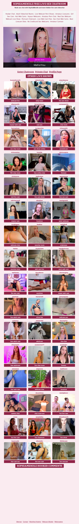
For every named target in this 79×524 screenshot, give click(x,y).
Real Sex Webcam (64, 16)
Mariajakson (63, 393)
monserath (39, 297)
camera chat (15, 413)
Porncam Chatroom (29, 19)
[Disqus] (39, 494)
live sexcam (64, 462)
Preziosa (15, 297)
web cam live (39, 269)
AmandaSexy (63, 80)
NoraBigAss (15, 224)
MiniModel (39, 321)
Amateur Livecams (62, 14)
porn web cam (64, 269)
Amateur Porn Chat (49, 16)
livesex (63, 365)
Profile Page (55, 72)
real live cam (15, 197)
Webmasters (59, 522)
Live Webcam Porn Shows (44, 14)
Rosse (15, 417)
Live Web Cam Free (44, 19)
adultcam (39, 341)
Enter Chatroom (25, 72)
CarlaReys (15, 321)
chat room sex (40, 413)
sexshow (39, 293)
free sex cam (63, 197)
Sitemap (19, 522)
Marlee (15, 248)
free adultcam (15, 365)
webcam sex (63, 317)
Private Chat (41, 72)
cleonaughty (63, 273)
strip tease (39, 101)
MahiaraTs (15, 273)
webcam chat (15, 245)
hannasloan (15, 128)
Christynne (15, 176)
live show (63, 437)
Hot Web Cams (20, 16)
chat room (63, 125)
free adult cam (15, 317)
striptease (63, 245)
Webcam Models (47, 522)
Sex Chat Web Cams (60, 19)
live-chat (64, 341)
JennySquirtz (63, 297)
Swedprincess (64, 248)
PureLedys (63, 345)
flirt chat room (15, 173)
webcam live (15, 101)
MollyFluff (63, 224)
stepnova (39, 369)
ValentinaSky (39, 80)
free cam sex (15, 462)
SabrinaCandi (15, 200)
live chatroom (39, 437)
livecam (63, 173)
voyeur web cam (15, 125)
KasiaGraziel (64, 200)
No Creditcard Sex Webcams (38, 22)
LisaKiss (39, 224)
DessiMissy (40, 393)
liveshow (39, 221)
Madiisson (63, 369)
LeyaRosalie (15, 441)
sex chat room (15, 149)
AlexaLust (39, 200)
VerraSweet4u (63, 104)
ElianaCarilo (15, 104)
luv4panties (39, 128)
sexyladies (39, 417)
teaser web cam (63, 293)
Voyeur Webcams (34, 16)
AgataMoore (64, 176)
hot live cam (63, 413)
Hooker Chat (10, 14)
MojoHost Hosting (35, 522)
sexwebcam (64, 149)
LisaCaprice (63, 321)
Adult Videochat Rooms (25, 14)
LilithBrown (63, 441)
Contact (25, 522)
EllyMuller (39, 441)
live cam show (40, 197)
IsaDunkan (39, 176)
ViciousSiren (15, 152)
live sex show (64, 101)
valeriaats (15, 393)
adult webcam (64, 221)
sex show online (39, 149)
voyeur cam (15, 221)
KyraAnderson (39, 104)
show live (39, 317)
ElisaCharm (15, 345)
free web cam (15, 389)
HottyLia (39, 152)
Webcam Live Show (13, 19)
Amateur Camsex (56, 22)
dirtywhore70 (63, 417)
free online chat (39, 173)
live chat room (40, 365)
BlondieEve (39, 273)
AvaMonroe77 (39, 345)
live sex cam (15, 293)
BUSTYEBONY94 (15, 80)
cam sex (39, 125)
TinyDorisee (40, 248)
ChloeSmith (64, 128)
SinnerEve (15, 369)
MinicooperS (63, 152)
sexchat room (39, 245)
